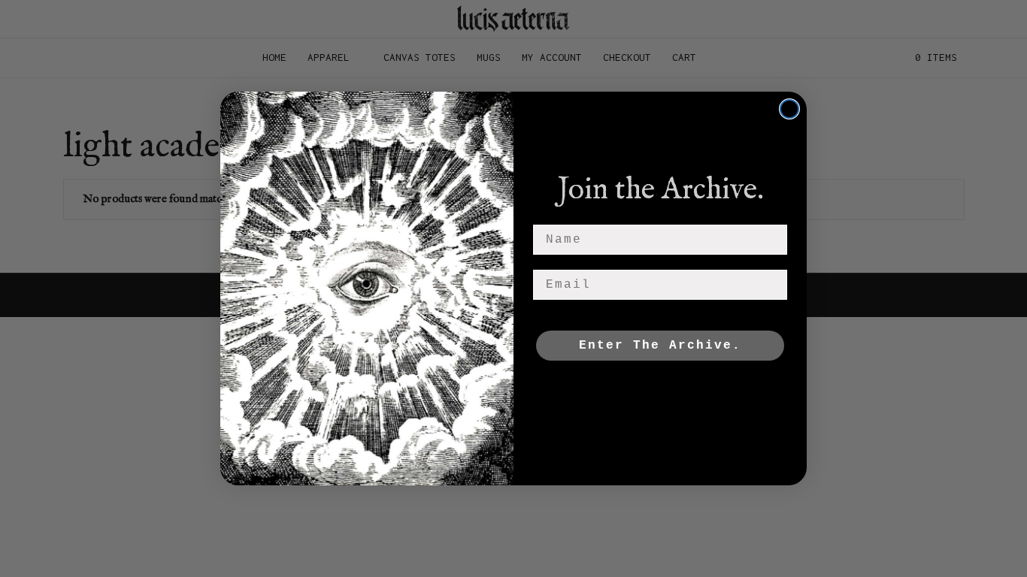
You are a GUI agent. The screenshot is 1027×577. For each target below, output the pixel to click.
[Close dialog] (789, 109)
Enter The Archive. (660, 345)
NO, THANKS (660, 390)
